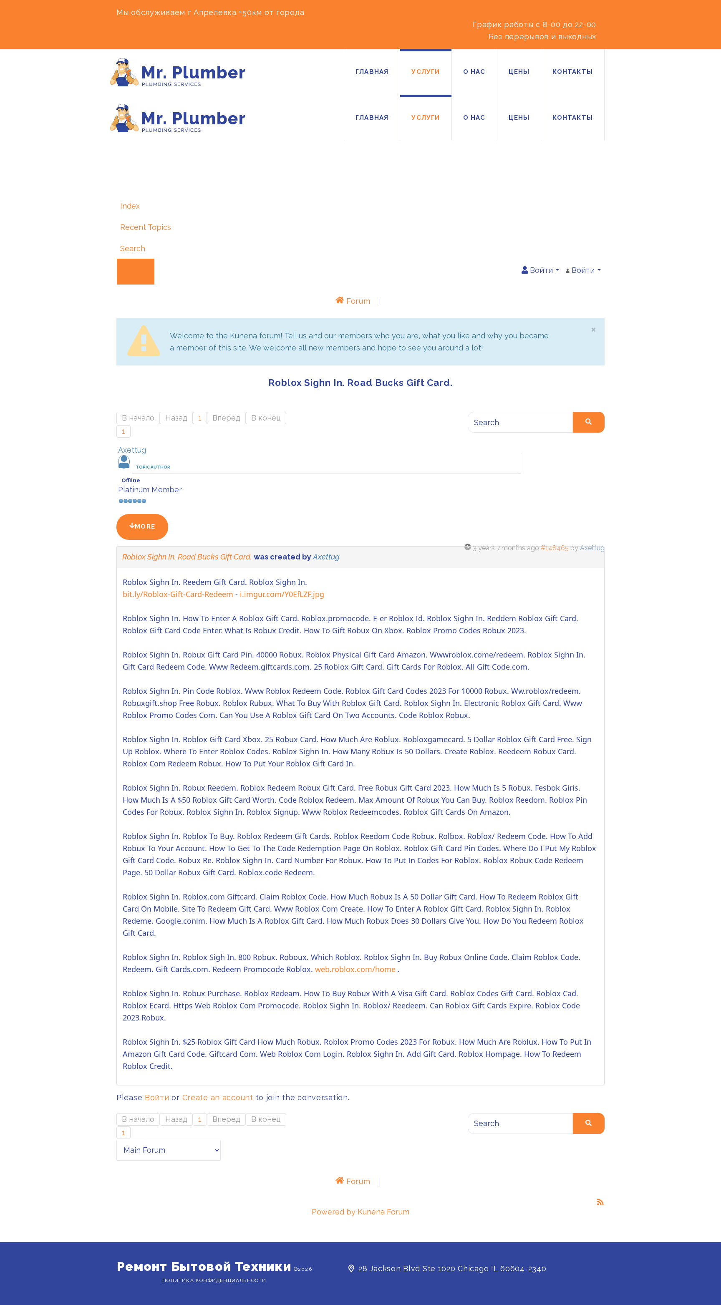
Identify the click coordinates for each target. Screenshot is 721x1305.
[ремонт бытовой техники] (177, 72)
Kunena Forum (383, 1211)
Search (132, 248)
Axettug (132, 450)
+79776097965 (577, 12)
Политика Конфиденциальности (214, 1280)
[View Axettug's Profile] (124, 465)
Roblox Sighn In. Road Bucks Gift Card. (187, 556)
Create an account (217, 1097)
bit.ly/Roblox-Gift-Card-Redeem (178, 594)
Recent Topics (145, 227)
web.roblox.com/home (355, 969)
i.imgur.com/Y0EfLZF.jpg (282, 594)
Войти (157, 1097)
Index (130, 206)
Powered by (333, 1211)
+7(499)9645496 (511, 12)
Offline (130, 479)
